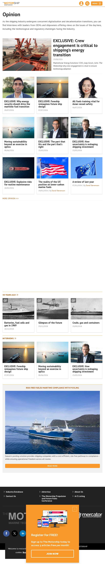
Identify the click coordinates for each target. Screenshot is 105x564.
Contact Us (11, 496)
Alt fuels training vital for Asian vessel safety (85, 103)
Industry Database (14, 491)
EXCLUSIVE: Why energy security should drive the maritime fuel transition (17, 104)
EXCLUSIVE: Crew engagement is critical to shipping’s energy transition (75, 47)
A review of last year (83, 181)
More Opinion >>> (11, 198)
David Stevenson (58, 190)
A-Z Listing (80, 496)
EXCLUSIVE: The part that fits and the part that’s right (51, 144)
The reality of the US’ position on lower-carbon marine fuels (51, 184)
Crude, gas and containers (85, 322)
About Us (79, 491)
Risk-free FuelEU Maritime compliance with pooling (52, 387)
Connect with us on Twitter (14, 533)
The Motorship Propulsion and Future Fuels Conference (54, 498)
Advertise (46, 491)
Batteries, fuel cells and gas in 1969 (16, 324)
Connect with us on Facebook (6, 533)
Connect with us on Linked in (22, 533)
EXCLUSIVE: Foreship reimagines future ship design (50, 104)
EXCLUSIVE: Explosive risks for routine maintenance (18, 183)
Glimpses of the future (50, 322)
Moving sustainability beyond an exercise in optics (15, 144)
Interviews (8, 338)
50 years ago (9, 295)
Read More (52, 466)
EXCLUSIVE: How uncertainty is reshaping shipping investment (85, 144)
